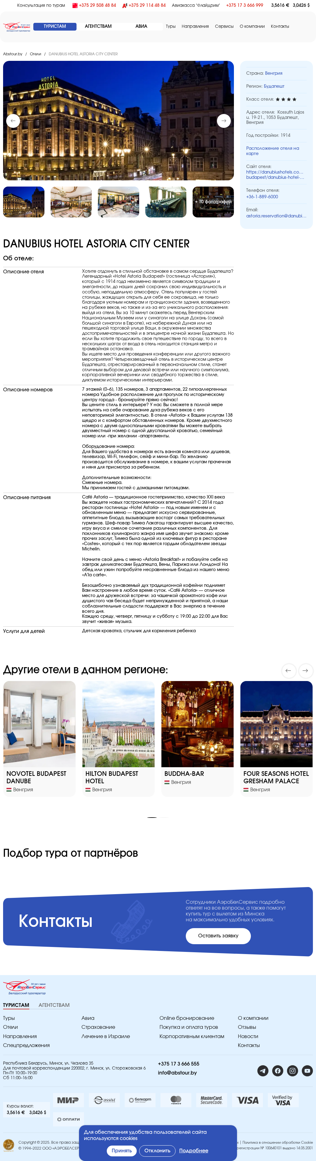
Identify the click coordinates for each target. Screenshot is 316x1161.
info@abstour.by (177, 1073)
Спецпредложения (26, 1045)
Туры (171, 27)
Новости (248, 1036)
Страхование (98, 1027)
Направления (20, 1036)
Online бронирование (187, 1018)
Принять (122, 1150)
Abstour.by (12, 54)
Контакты (280, 27)
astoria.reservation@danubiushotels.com (276, 216)
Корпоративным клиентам (192, 1036)
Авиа (87, 1018)
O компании (252, 27)
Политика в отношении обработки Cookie (278, 1142)
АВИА (141, 26)
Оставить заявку (218, 935)
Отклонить (157, 1150)
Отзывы (247, 1027)
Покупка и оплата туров (189, 1027)
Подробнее (193, 1150)
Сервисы (224, 27)
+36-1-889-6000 (262, 197)
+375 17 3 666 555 (178, 1064)
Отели (35, 54)
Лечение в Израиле (105, 1036)
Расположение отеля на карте (272, 151)
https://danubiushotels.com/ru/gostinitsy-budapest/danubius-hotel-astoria (276, 175)
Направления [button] (195, 27)
